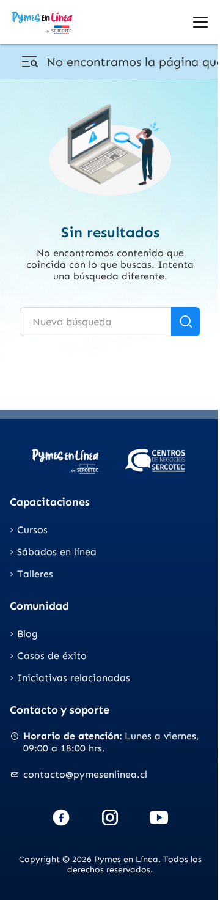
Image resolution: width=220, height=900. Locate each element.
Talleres (35, 574)
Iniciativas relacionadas (73, 678)
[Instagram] (110, 817)
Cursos (32, 530)
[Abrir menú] (200, 22)
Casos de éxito (52, 656)
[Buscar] (185, 321)
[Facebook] (61, 817)
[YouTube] (159, 817)
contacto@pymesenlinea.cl (85, 774)
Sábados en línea (57, 552)
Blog (27, 634)
